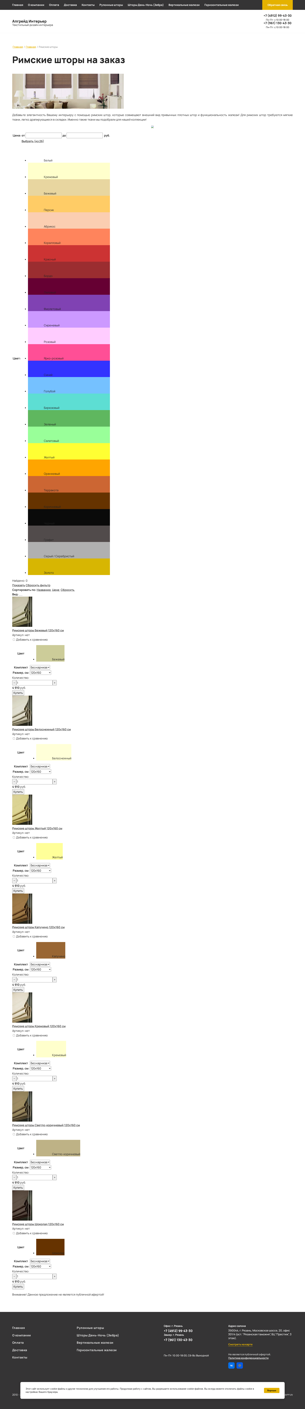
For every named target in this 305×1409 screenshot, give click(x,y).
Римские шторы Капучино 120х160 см (38, 927)
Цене (55, 590)
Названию (44, 590)
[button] (277, 5)
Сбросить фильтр (38, 585)
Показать (18, 585)
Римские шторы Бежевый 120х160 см (38, 630)
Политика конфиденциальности (248, 1358)
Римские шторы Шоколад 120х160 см (38, 1224)
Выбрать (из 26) (33, 141)
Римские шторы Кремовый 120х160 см (39, 1026)
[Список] (19, 594)
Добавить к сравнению (31, 639)
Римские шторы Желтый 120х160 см (37, 828)
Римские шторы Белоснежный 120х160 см (41, 729)
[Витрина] (20, 594)
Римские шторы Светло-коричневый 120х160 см (46, 1125)
